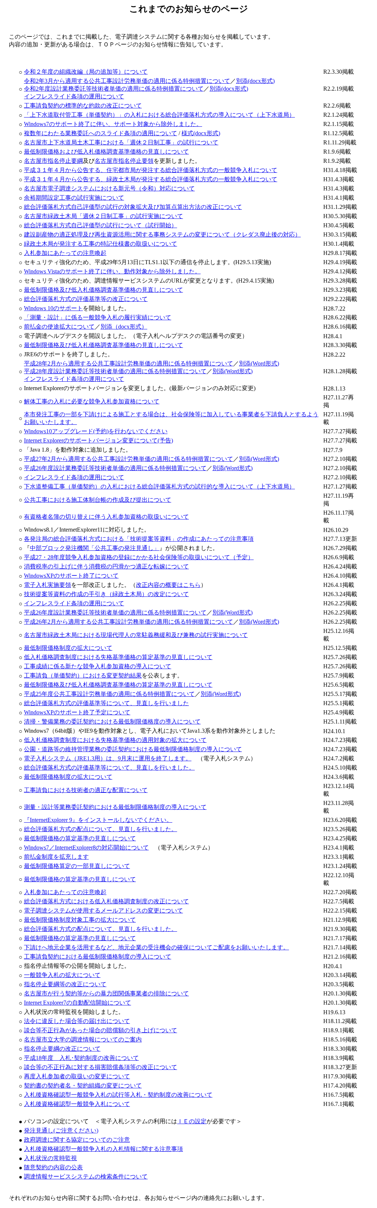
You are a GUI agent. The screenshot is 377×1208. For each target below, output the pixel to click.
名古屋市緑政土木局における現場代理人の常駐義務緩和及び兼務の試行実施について (136, 635)
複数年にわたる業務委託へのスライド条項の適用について (100, 133)
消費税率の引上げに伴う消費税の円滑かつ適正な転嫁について (106, 566)
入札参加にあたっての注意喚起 (65, 253)
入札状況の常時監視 (50, 1158)
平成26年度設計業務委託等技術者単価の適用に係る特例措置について (115, 468)
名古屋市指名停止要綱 (53, 161)
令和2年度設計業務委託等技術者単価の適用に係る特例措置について (114, 88)
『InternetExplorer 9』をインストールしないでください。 (98, 820)
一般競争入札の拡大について (62, 975)
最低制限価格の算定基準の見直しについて (80, 838)
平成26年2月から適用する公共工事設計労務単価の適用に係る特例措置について (128, 622)
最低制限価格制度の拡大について (68, 648)
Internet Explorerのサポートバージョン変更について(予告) (98, 440)
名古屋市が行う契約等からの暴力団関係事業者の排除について (106, 993)
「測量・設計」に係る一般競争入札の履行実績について (97, 317)
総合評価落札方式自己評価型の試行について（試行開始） (100, 225)
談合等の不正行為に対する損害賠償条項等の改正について (100, 1067)
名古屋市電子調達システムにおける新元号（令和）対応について (109, 188)
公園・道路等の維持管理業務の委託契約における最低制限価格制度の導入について (133, 749)
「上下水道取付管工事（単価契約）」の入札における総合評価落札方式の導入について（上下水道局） (159, 115)
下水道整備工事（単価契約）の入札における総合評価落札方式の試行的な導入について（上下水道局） (159, 486)
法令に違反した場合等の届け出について (77, 1021)
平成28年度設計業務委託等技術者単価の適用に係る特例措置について (115, 371)
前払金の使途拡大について (59, 326)
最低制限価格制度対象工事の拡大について (80, 920)
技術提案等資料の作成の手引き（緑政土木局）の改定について (106, 594)
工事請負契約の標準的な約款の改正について (83, 105)
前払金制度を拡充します (56, 857)
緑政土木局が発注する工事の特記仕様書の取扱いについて (100, 244)
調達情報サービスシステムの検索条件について (86, 1176)
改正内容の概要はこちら (168, 585)
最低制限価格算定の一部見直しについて (77, 866)
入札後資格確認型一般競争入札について (77, 1104)
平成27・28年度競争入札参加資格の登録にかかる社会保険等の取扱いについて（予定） (139, 557)
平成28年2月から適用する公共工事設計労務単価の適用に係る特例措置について (128, 363)
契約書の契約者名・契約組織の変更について (83, 1085)
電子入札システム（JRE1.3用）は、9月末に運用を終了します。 (107, 758)
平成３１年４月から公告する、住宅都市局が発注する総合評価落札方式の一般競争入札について (150, 170)
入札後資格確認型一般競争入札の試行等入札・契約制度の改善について (118, 1095)
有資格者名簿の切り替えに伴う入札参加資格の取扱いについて (106, 517)
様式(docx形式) (201, 133)
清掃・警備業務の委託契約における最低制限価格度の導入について (112, 721)
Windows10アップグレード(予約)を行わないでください (96, 431)
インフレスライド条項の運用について (74, 96)
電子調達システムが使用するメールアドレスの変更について (103, 910)
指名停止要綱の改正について (62, 1049)
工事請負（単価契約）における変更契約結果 (83, 675)
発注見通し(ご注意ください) (61, 1130)
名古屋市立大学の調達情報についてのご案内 (83, 1039)
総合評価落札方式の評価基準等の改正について (86, 299)
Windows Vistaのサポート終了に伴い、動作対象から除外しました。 (112, 271)
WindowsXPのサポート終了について (71, 576)
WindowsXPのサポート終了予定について (77, 712)
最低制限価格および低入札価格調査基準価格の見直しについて (106, 151)
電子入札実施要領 (47, 585)
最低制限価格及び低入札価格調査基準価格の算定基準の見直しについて (118, 685)
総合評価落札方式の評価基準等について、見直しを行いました (106, 703)
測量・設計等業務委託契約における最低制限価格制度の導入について (115, 807)
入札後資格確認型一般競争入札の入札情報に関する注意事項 (103, 1149)
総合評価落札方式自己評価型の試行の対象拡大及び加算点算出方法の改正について (133, 207)
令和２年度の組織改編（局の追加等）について (86, 72)
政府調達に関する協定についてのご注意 (77, 1140)
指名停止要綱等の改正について (65, 984)
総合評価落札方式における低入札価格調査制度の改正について (106, 901)
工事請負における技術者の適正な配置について (86, 790)
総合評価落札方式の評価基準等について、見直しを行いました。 (109, 767)
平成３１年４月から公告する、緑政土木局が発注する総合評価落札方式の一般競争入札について (150, 179)
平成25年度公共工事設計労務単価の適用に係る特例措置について (109, 694)
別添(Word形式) (259, 363)
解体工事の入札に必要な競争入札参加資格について (91, 401)
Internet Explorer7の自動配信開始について (77, 1002)
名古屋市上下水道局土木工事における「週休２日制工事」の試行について (121, 142)
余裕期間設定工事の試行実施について (74, 198)
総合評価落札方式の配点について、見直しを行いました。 (100, 829)
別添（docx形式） (124, 326)
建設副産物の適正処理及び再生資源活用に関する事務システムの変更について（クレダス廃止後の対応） (162, 234)
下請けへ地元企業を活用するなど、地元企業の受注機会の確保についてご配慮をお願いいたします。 (156, 947)
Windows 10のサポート (53, 308)
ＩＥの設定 (192, 1121)
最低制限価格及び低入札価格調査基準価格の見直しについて (103, 290)
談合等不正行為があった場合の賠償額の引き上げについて (100, 1030)
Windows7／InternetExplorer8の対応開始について (86, 847)
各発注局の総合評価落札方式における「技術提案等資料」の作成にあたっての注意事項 (139, 539)
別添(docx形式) (255, 81)
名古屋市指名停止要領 (124, 161)
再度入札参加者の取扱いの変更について (77, 1076)
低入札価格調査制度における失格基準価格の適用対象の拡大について (115, 740)
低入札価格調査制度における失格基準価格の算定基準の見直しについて (118, 657)
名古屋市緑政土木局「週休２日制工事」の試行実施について (103, 216)
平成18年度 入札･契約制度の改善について (81, 1058)
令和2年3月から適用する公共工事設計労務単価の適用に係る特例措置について (127, 81)
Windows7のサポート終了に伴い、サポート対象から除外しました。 (113, 124)
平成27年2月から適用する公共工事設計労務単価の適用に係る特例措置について (128, 459)
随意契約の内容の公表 (53, 1167)
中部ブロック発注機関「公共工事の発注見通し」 (94, 548)
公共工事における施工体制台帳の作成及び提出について (97, 500)
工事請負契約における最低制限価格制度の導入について (97, 956)
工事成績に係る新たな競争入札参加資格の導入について (97, 666)
